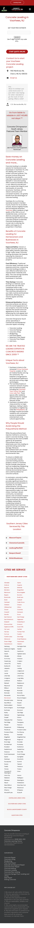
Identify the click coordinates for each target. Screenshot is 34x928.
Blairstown (7, 592)
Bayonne (6, 587)
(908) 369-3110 (20, 839)
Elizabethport (21, 622)
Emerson (19, 624)
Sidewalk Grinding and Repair (14, 865)
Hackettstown (8, 644)
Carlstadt (7, 602)
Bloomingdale (21, 592)
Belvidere (6, 590)
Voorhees (9, 210)
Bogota (6, 595)
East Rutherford (8, 619)
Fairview (6, 632)
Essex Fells (20, 627)
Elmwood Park (8, 624)
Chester (19, 605)
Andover (6, 585)
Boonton (19, 595)
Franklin (19, 634)
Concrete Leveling (10, 870)
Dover (19, 614)
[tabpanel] (17, 688)
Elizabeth (6, 622)
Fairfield (19, 629)
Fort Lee (6, 634)
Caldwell (19, 600)
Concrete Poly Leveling (12, 872)
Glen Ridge (20, 636)
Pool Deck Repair (10, 863)
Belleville (19, 587)
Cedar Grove (20, 602)
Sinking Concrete (10, 879)
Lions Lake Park (15, 393)
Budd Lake (20, 597)
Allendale (6, 582)
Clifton (19, 607)
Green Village (8, 641)
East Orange (20, 617)
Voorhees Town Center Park (18, 390)
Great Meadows (21, 639)
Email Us (13, 78)
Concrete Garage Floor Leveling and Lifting (16, 875)
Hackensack (20, 641)
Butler (6, 600)
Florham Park (21, 632)
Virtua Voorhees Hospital (19, 370)
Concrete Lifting (9, 859)
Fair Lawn (7, 629)
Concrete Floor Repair (12, 867)
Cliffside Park (8, 607)
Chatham (6, 605)
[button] (16, 538)
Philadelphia (20, 410)
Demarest (20, 612)
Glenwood (7, 639)
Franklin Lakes (8, 636)
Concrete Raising (10, 868)
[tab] (17, 576)
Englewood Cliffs (9, 627)
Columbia (20, 609)
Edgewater (20, 619)
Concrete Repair (10, 857)
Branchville (7, 597)
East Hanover (8, 617)
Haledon (19, 644)
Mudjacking (8, 861)
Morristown (7, 698)
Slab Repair (8, 878)
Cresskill (6, 612)
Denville (6, 614)
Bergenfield (20, 590)
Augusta (19, 585)
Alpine (19, 582)
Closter (6, 609)
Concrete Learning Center (13, 841)
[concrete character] (4, 8)
